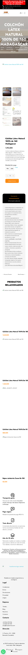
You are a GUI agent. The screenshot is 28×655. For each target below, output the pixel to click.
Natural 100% (9, 49)
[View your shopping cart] (21, 12)
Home (2, 47)
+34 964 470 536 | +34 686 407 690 (12, 6)
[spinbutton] (10, 176)
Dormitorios (18, 47)
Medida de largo (10, 165)
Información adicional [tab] (14, 201)
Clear (16, 167)
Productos (9, 47)
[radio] (7, 169)
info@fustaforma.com (9, 8)
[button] (13, 175)
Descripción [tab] (14, 196)
